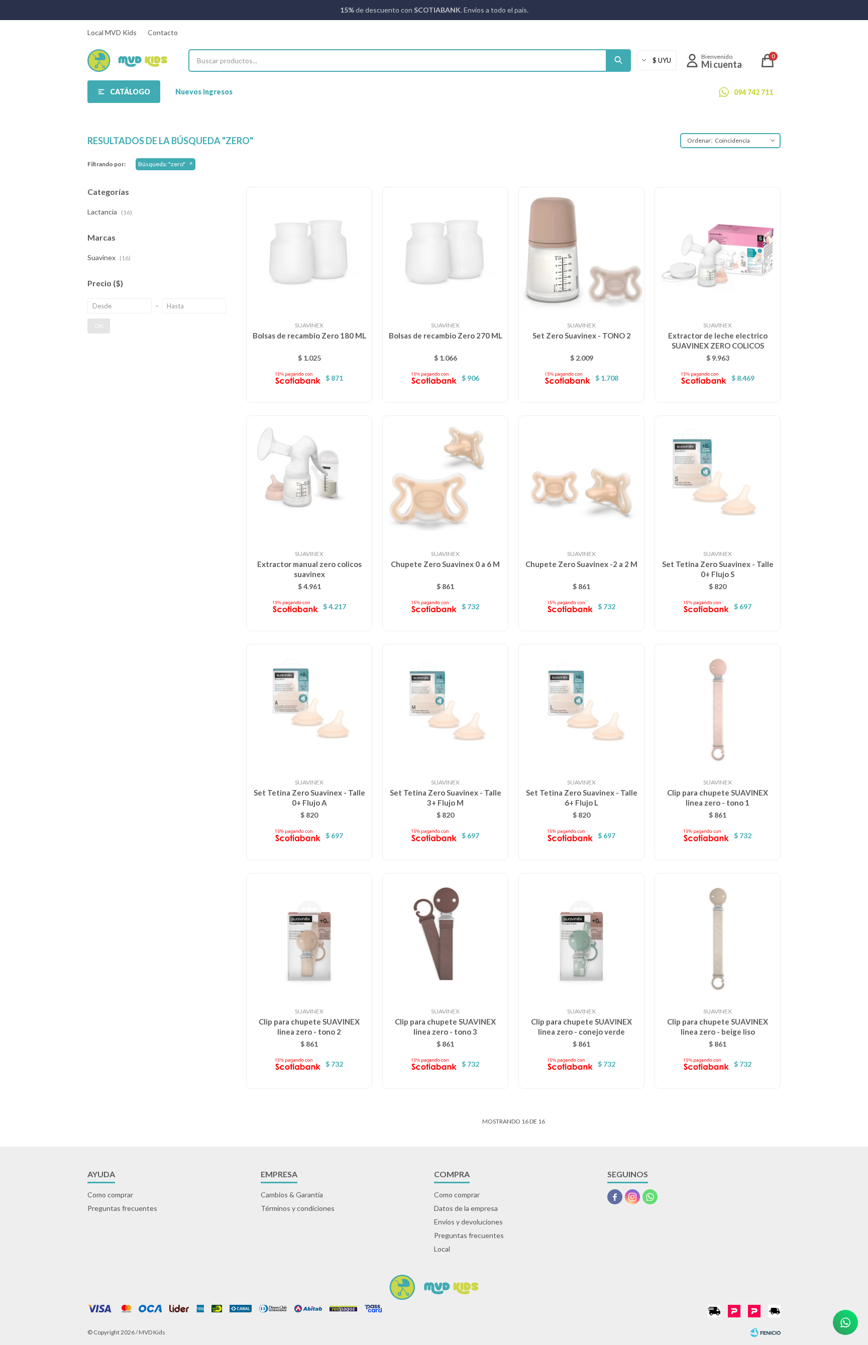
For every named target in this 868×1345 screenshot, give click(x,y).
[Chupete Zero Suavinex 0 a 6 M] (445, 478)
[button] (618, 60)
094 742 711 (753, 92)
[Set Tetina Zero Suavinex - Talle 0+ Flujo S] (718, 478)
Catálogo (130, 91)
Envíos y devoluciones (468, 1221)
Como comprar (110, 1194)
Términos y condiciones (298, 1208)
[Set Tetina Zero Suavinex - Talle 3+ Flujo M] (445, 707)
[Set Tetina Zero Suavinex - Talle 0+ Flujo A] (309, 707)
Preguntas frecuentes (122, 1208)
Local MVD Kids (112, 32)
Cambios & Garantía (292, 1194)
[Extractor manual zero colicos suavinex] (309, 478)
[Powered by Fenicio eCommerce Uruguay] (765, 1332)
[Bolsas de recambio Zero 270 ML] (445, 250)
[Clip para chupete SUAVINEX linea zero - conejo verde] (581, 936)
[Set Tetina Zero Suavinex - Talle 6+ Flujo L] (581, 707)
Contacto (163, 32)
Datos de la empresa (466, 1208)
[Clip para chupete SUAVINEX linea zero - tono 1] (718, 707)
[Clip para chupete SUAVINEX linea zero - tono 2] (309, 936)
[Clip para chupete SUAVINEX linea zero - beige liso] (718, 936)
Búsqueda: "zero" (161, 164)
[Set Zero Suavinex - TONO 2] (581, 250)
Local (442, 1249)
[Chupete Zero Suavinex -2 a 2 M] (581, 478)
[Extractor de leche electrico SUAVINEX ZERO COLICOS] (718, 250)
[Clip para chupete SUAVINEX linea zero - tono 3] (445, 936)
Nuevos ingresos (204, 91)
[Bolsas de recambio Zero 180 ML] (309, 250)
